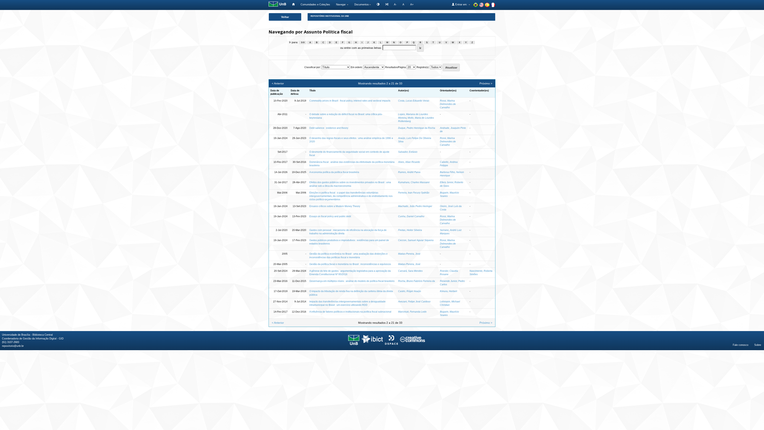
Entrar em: (461, 4)
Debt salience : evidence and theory (328, 128)
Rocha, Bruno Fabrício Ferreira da (416, 281)
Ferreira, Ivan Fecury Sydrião (413, 192)
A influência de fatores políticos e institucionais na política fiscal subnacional (350, 311)
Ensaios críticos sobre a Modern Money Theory (334, 206)
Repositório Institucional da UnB (330, 16)
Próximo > (485, 83)
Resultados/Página (395, 67)
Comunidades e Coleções (315, 4)
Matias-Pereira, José (409, 253)
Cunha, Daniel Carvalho (411, 216)
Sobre (757, 344)
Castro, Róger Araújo (409, 291)
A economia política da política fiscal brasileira (334, 172)
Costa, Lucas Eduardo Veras (413, 100)
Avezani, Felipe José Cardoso (414, 301)
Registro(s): (423, 67)
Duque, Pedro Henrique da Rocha (416, 128)
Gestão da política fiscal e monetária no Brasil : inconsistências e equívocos (350, 264)
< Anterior (278, 83)
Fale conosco (740, 344)
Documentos (361, 4)
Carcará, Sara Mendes (410, 271)
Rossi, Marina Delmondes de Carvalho (448, 104)
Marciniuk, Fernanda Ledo (412, 311)
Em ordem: (357, 67)
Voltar (285, 17)
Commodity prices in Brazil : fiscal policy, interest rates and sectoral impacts (349, 100)
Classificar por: (312, 67)
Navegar (341, 4)
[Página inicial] (293, 4)
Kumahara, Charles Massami (414, 182)
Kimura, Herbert (448, 291)
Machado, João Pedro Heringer (415, 206)
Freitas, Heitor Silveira (410, 230)
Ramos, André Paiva (409, 172)
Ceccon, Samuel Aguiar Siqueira (416, 240)
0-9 (302, 42)
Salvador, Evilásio (407, 151)
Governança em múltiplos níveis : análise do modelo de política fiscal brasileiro (352, 281)
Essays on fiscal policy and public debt (330, 216)
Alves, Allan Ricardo (409, 162)
